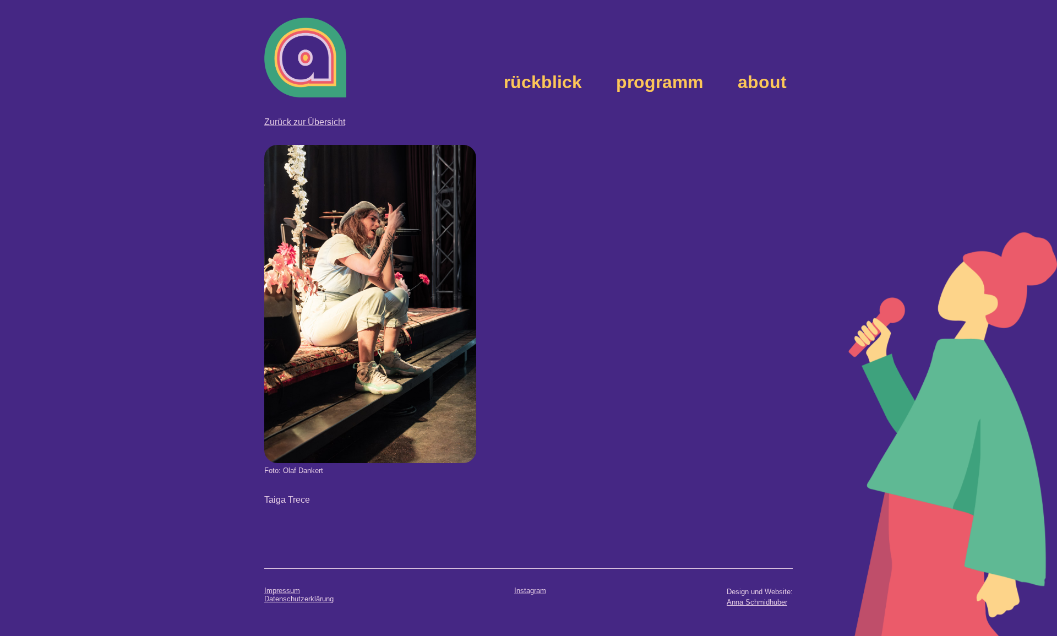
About (762, 82)
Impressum (282, 590)
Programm (659, 82)
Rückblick (543, 82)
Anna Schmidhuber (757, 602)
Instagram (530, 590)
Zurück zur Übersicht (304, 122)
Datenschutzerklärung (299, 599)
